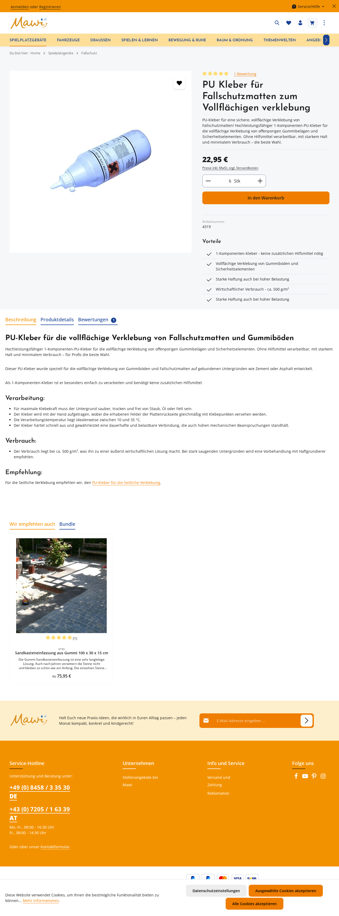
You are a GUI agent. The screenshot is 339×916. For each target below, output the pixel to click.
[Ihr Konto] (300, 22)
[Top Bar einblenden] (324, 22)
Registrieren (50, 6)
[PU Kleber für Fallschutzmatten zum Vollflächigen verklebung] (100, 161)
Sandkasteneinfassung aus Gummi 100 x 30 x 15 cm (61, 653)
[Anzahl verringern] (208, 181)
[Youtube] (305, 777)
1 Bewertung (245, 73)
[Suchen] (277, 22)
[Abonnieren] (307, 721)
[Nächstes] (326, 40)
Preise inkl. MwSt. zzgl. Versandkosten (230, 168)
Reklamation (218, 793)
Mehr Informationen (41, 900)
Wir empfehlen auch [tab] (32, 524)
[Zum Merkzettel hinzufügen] (179, 83)
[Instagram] (323, 777)
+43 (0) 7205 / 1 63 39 (40, 813)
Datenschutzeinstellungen (216, 890)
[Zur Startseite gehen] (29, 22)
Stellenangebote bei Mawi (140, 781)
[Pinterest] (314, 777)
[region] (100, 162)
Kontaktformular (55, 846)
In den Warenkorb (266, 198)
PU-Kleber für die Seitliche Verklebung (126, 482)
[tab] (20, 320)
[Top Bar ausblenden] (334, 6)
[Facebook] (296, 777)
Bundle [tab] (67, 524)
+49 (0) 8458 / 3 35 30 (40, 791)
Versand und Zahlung (218, 781)
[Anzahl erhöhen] (260, 181)
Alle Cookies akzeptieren (254, 903)
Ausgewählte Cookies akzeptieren (285, 890)
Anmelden (20, 6)
